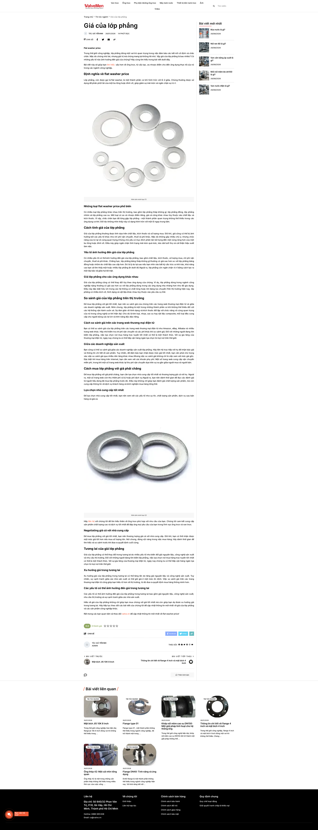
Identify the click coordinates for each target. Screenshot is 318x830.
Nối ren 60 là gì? (218, 44)
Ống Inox (126, 3)
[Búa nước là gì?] (204, 33)
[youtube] (192, 644)
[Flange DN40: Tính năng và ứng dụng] (140, 755)
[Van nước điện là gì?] (204, 90)
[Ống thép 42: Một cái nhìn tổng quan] (101, 755)
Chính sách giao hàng (170, 810)
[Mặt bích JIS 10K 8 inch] (101, 706)
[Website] (182, 644)
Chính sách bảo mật (170, 814)
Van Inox (115, 3)
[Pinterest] (187, 644)
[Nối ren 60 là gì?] (204, 47)
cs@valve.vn (95, 817)
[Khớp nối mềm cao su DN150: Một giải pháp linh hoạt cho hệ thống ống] (178, 706)
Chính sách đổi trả (169, 805)
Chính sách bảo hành (170, 801)
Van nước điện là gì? (220, 86)
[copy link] (114, 39)
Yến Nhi (99, 33)
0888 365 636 (97, 814)
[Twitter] (184, 644)
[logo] (94, 6)
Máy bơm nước (166, 3)
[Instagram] (189, 644)
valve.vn (126, 614)
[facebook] (179, 644)
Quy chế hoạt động (208, 801)
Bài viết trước (94, 656)
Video (157, 9)
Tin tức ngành (93, 699)
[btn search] (214, 5)
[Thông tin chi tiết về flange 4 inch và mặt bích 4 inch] (217, 706)
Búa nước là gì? (218, 29)
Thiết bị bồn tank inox (186, 3)
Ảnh (201, 3)
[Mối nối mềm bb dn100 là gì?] (204, 75)
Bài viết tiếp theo (182, 656)
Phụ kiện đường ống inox (145, 3)
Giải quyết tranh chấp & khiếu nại (215, 805)
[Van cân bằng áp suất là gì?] (204, 61)
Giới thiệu (126, 801)
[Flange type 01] (140, 706)
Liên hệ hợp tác (129, 805)
